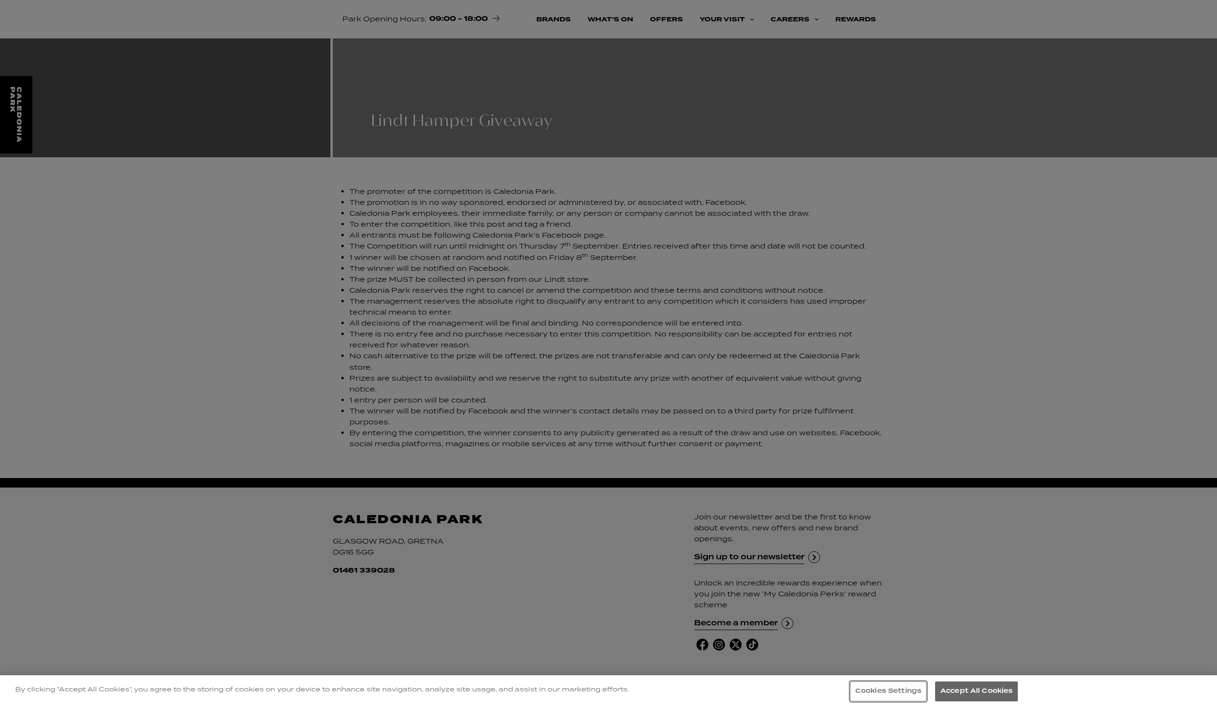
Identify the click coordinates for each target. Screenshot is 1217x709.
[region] (608, 692)
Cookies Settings (888, 691)
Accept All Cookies (976, 691)
